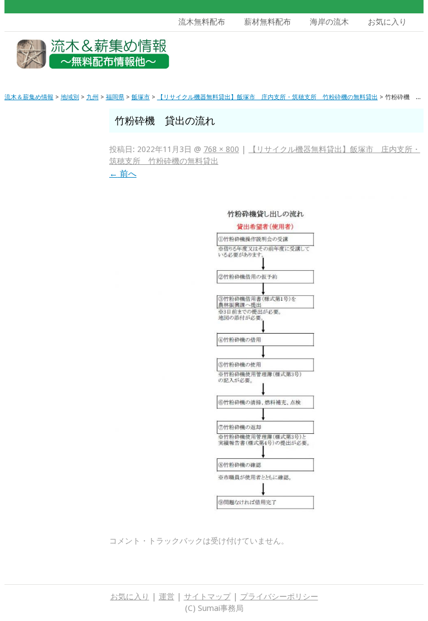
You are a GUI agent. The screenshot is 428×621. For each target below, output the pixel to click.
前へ (123, 174)
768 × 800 (221, 149)
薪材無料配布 (267, 21)
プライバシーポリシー (279, 596)
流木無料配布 (201, 21)
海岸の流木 (329, 21)
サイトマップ (207, 596)
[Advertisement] (338, 57)
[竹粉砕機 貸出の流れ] (266, 517)
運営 (166, 596)
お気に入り (387, 21)
